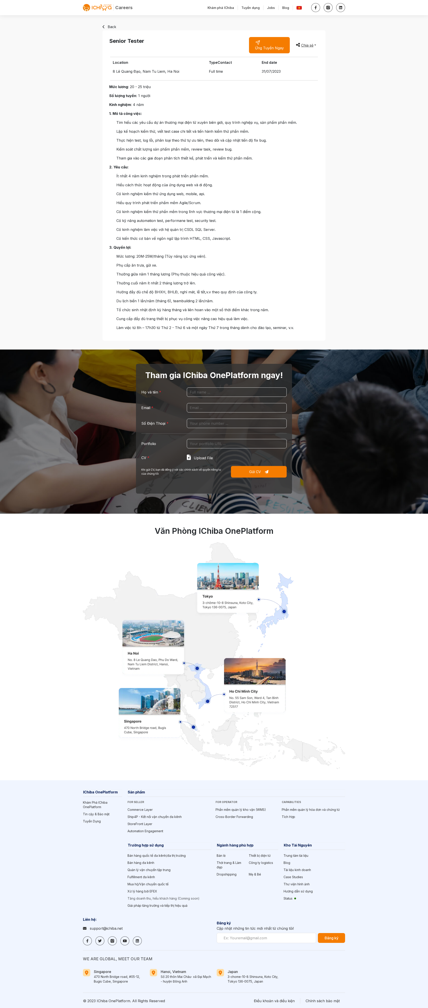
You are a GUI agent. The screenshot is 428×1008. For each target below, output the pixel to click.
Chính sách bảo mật (323, 1001)
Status (288, 898)
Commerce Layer (140, 809)
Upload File (203, 458)
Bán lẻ (221, 855)
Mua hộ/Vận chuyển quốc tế (148, 884)
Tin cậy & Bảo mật (96, 814)
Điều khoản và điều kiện (274, 1001)
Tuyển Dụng (92, 821)
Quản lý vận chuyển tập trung (149, 870)
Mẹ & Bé (255, 874)
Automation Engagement (145, 831)
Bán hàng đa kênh (141, 863)
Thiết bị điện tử (260, 855)
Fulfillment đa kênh (141, 877)
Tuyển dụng (250, 8)
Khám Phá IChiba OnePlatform (95, 805)
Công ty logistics (261, 863)
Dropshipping (227, 874)
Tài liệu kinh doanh (297, 870)
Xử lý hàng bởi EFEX (142, 891)
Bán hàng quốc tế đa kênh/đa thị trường (157, 855)
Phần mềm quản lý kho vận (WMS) (241, 809)
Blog (285, 8)
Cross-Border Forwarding (234, 817)
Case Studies (293, 877)
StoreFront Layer (140, 824)
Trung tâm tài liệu (296, 855)
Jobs (271, 8)
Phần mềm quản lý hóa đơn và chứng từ (311, 809)
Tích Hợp (288, 817)
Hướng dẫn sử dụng (298, 891)
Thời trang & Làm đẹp (229, 865)
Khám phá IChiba (221, 8)
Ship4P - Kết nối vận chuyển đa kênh (155, 817)
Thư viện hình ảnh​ (297, 884)
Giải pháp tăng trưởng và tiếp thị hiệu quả (157, 905)
